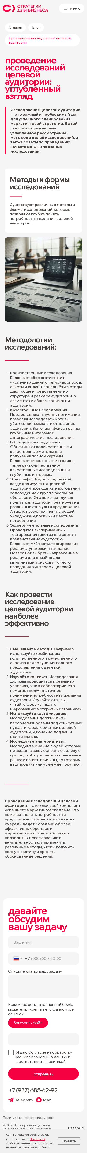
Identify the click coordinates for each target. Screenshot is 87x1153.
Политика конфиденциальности (28, 1117)
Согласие (37, 1052)
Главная (15, 27)
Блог (36, 27)
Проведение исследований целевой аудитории (40, 40)
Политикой (55, 1061)
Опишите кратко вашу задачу (35, 971)
